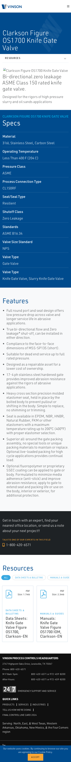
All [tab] (6, 577)
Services (23, 704)
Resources (12, 58)
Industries (39, 704)
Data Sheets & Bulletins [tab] (29, 577)
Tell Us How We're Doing (16, 709)
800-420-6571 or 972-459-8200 (48, 674)
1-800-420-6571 (18, 545)
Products (8, 704)
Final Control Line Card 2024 (19, 714)
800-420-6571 (18, 669)
